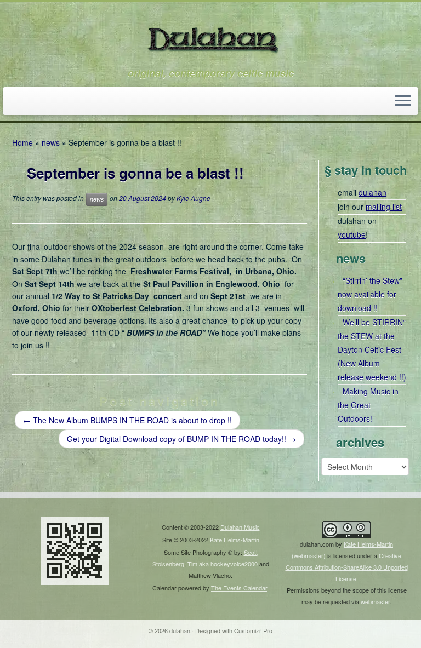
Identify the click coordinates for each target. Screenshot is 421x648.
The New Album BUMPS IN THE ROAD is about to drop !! (127, 420)
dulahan (372, 192)
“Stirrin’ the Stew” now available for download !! (370, 294)
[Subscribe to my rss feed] (20, 102)
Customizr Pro (253, 630)
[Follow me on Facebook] (49, 102)
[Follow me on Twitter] (34, 102)
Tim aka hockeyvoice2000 (222, 563)
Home (22, 142)
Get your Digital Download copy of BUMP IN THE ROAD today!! (181, 438)
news (51, 142)
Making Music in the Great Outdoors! (368, 405)
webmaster (375, 601)
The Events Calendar (239, 587)
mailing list (384, 206)
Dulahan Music (240, 527)
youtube (352, 234)
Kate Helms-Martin (234, 539)
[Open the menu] (403, 101)
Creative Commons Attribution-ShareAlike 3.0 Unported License (347, 567)
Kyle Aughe (193, 198)
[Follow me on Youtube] (64, 102)
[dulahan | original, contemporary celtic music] (210, 34)
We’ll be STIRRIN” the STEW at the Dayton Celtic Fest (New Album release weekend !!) (372, 349)
